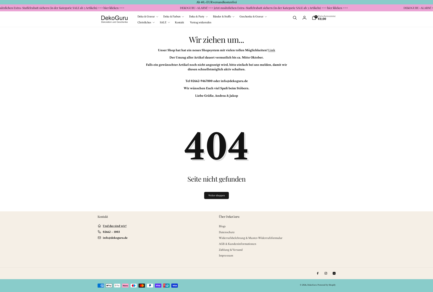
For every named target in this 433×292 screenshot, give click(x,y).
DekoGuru (312, 285)
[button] (147, 16)
